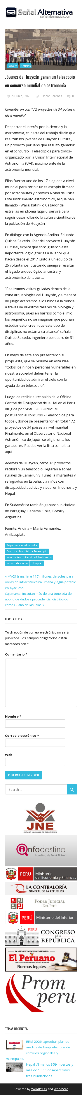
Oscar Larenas (52, 96)
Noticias (26, 66)
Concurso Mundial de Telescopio (27, 551)
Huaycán (37, 563)
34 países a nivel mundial (22, 545)
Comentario (16, 654)
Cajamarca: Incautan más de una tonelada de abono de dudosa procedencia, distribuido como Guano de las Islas (38, 599)
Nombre (13, 716)
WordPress (39, 1089)
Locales (12, 66)
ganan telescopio (17, 563)
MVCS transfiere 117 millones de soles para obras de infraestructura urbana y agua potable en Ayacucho (40, 582)
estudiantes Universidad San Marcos (29, 557)
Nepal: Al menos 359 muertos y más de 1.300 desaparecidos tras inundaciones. (49, 1070)
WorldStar (61, 1089)
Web (8, 754)
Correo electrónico (22, 735)
